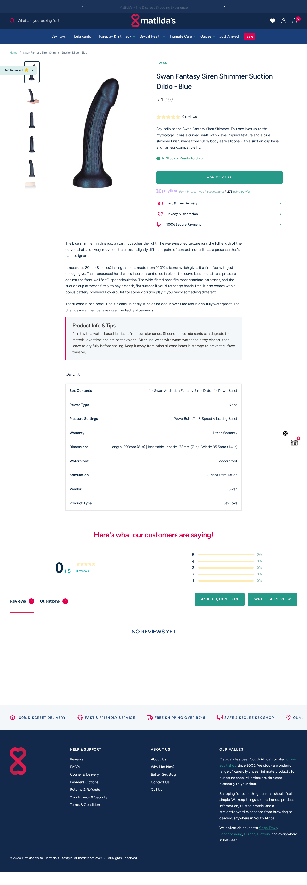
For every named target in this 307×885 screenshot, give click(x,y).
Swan (162, 63)
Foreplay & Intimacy (115, 36)
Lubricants (83, 36)
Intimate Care (181, 36)
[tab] (54, 601)
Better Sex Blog (163, 774)
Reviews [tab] (21, 601)
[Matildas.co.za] (153, 20)
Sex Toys (59, 36)
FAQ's (75, 767)
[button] (294, 442)
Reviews (76, 759)
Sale (249, 36)
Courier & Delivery (84, 774)
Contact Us (160, 782)
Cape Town (268, 828)
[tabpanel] (153, 651)
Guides (206, 36)
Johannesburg (230, 834)
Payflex (246, 191)
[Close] (32, 70)
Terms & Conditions (85, 805)
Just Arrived (229, 36)
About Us (158, 759)
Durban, (250, 834)
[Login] (283, 20)
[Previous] (83, 6)
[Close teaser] (285, 433)
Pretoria (263, 834)
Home (14, 52)
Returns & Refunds (85, 789)
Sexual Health (151, 36)
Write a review (272, 599)
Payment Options (84, 782)
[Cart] (294, 20)
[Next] (224, 6)
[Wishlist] (272, 20)
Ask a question (220, 599)
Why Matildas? (163, 767)
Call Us (156, 789)
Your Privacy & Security (88, 797)
